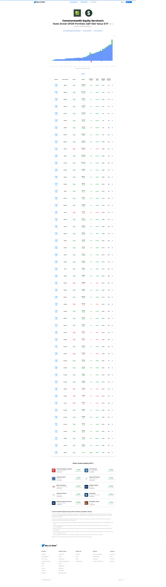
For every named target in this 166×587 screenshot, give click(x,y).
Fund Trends (44, 559)
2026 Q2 (56, 85)
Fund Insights (73, 2)
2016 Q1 (56, 375)
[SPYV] (88, 13)
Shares (83, 73)
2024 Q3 (56, 135)
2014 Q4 (56, 410)
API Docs (78, 554)
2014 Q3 (56, 417)
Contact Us (112, 554)
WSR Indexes (84, 2)
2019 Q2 (56, 283)
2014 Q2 (56, 424)
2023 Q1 (56, 177)
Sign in (122, 2)
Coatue (60, 563)
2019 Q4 (56, 269)
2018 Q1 (56, 318)
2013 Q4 (56, 438)
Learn (77, 559)
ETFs (43, 566)
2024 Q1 (56, 149)
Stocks (43, 563)
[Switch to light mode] (122, 580)
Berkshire (61, 568)
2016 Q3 (56, 361)
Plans (77, 556)
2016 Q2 (56, 368)
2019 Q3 (56, 276)
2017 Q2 (56, 339)
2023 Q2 (56, 170)
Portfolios (44, 554)
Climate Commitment (98, 561)
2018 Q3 (56, 304)
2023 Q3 (56, 163)
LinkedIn (112, 561)
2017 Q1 (56, 346)
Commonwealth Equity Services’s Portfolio (71, 30)
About (111, 556)
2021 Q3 (56, 219)
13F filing (75, 536)
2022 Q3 (56, 191)
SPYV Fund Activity (98, 30)
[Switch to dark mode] (123, 580)
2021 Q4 (56, 212)
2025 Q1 (56, 120)
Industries (44, 570)
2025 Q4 (56, 99)
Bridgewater (62, 566)
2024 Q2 (56, 142)
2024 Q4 (56, 127)
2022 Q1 (56, 205)
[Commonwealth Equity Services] (77, 13)
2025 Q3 (56, 106)
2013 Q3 (56, 445)
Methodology (79, 561)
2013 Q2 (56, 452)
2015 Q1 (56, 403)
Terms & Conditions (97, 554)
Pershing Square (62, 573)
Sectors (43, 568)
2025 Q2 (56, 113)
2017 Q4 (56, 325)
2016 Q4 (56, 353)
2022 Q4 (56, 184)
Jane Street (61, 554)
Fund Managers (45, 556)
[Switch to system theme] (120, 580)
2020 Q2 (56, 255)
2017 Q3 (56, 332)
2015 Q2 (56, 396)
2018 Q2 (56, 311)
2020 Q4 (56, 240)
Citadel (60, 556)
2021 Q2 (56, 226)
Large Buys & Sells (46, 561)
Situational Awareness (64, 561)
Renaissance (61, 559)
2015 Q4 (56, 382)
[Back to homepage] (39, 2)
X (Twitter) (112, 559)
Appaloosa (61, 570)
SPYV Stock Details (87, 30)
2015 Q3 (56, 389)
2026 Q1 (56, 92)
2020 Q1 (56, 262)
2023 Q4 (56, 156)
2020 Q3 (56, 248)
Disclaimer (95, 559)
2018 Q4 (56, 297)
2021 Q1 (56, 233)
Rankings (44, 573)
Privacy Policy (96, 556)
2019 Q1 (56, 290)
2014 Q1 (56, 431)
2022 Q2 (56, 198)
